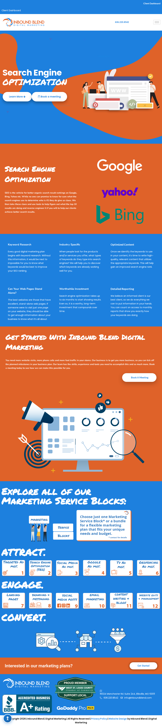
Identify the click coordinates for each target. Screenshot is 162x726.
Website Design (118, 718)
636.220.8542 (122, 22)
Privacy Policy (99, 718)
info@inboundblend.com (138, 697)
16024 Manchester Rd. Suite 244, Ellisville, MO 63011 (127, 693)
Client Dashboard (151, 3)
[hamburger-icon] (156, 22)
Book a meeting (50, 96)
